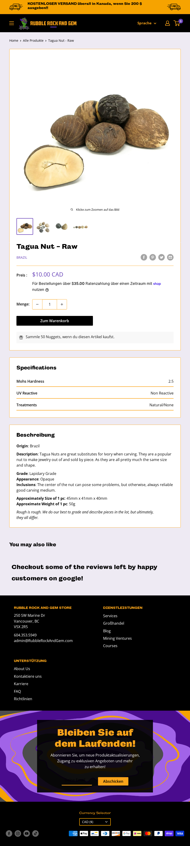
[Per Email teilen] (170, 257)
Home (13, 40)
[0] (177, 23)
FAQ (17, 691)
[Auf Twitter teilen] (161, 257)
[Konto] (167, 23)
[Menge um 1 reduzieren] (37, 304)
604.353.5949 (25, 635)
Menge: (22, 304)
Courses (110, 645)
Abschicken (113, 781)
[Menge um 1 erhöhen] (62, 304)
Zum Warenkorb (54, 320)
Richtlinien (23, 698)
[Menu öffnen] (11, 23)
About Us (22, 668)
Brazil (21, 257)
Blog (107, 630)
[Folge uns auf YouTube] (26, 833)
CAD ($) (87, 822)
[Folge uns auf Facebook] (9, 833)
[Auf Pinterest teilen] (152, 257)
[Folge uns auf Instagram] (18, 833)
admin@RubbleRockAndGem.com (43, 640)
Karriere (21, 683)
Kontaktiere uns (28, 676)
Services (110, 615)
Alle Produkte (33, 40)
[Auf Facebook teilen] (144, 257)
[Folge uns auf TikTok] (35, 833)
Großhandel (113, 623)
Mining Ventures (117, 638)
